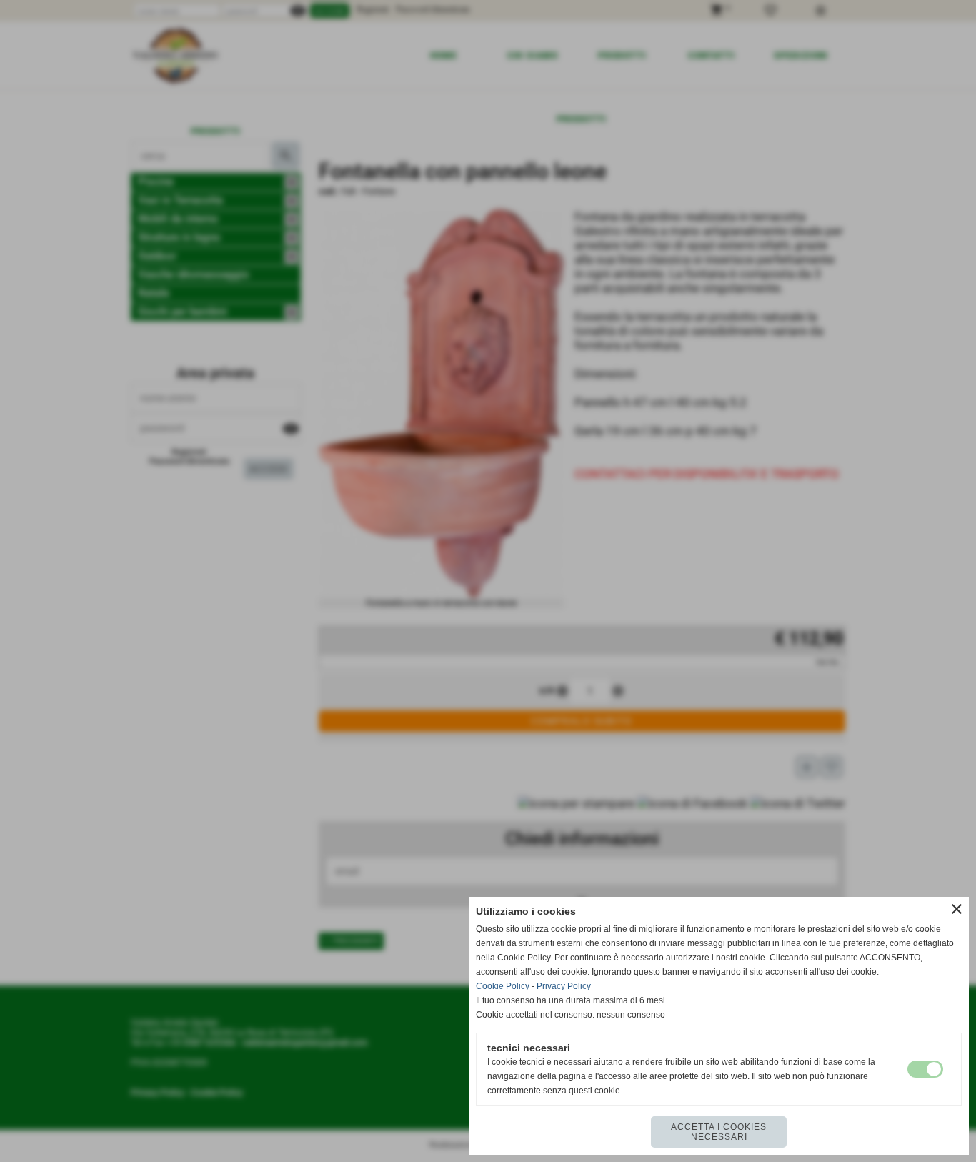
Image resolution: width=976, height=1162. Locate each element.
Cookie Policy (502, 986)
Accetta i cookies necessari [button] (719, 1132)
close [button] (956, 909)
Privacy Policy (564, 986)
